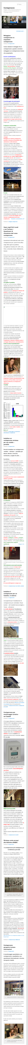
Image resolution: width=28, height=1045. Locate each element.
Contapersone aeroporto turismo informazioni (9, 947)
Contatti (15, 24)
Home (5, 24)
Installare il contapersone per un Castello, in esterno (10, 593)
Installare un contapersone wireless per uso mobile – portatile (11, 441)
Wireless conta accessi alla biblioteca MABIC (11, 841)
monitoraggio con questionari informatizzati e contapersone (12, 432)
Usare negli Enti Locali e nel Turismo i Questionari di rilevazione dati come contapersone (11, 231)
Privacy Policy (6, 27)
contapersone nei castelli (13, 834)
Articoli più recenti (20, 31)
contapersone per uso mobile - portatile (16, 586)
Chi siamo (10, 24)
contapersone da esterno (13, 705)
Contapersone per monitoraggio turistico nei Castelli (11, 714)
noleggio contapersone (13, 221)
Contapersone (9, 8)
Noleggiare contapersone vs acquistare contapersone (9, 38)
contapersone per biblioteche (14, 939)
